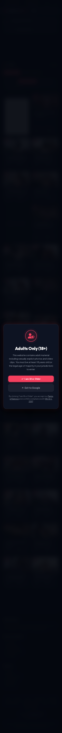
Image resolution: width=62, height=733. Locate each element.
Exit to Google (32, 387)
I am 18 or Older (33, 379)
